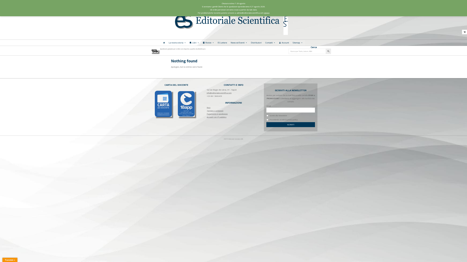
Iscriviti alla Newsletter (278, 115)
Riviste (208, 42)
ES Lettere (222, 42)
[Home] (164, 43)
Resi (208, 107)
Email (269, 106)
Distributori (256, 42)
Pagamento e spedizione (217, 114)
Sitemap (296, 42)
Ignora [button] (266, 13)
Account (285, 42)
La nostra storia (176, 42)
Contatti (269, 42)
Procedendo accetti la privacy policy (283, 120)
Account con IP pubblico (216, 117)
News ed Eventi (238, 42)
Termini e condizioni (215, 111)
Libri (194, 42)
